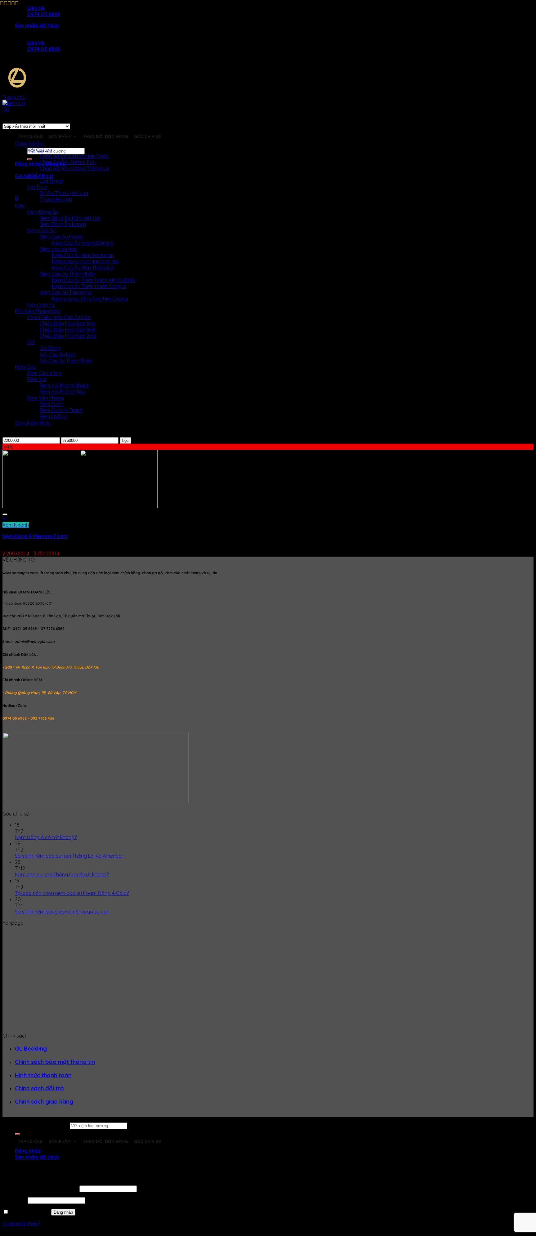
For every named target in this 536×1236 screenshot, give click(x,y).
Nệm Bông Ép (42, 212)
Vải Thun (37, 187)
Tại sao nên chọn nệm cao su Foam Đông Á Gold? (72, 893)
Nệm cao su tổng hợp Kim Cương (90, 299)
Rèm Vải (36, 379)
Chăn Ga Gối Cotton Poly (68, 162)
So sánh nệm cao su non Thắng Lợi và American (69, 856)
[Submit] (29, 159)
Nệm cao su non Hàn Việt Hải (85, 261)
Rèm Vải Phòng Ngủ (62, 392)
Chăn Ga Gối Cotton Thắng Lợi (74, 168)
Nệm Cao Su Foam (61, 236)
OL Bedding (31, 1048)
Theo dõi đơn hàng (105, 136)
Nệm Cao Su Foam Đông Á (82, 243)
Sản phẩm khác (33, 423)
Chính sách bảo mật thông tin (55, 1061)
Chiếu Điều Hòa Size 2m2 (68, 336)
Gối (31, 342)
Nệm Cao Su (41, 230)
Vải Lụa (35, 174)
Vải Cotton (39, 150)
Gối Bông (50, 348)
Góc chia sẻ (147, 136)
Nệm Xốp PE (41, 305)
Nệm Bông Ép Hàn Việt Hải (70, 218)
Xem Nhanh (15, 525)
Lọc (125, 440)
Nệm (20, 205)
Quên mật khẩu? (21, 1223)
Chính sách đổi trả (39, 1088)
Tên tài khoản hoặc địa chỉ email (40, 1188)
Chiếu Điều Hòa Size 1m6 (67, 323)
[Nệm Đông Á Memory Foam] (80, 506)
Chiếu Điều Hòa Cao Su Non (59, 317)
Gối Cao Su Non (57, 354)
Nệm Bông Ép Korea (63, 224)
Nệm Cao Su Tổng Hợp (66, 292)
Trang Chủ (30, 136)
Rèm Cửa (25, 367)
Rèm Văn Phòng (45, 398)
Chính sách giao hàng (44, 1101)
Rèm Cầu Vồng (44, 373)
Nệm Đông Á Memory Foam (35, 536)
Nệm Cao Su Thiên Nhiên (67, 274)
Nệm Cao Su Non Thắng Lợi (83, 268)
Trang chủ (13, 97)
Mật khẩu (14, 1200)
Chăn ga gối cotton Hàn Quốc (74, 156)
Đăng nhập (63, 1212)
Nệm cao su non (58, 249)
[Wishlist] (4, 514)
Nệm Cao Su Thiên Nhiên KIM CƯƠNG (93, 280)
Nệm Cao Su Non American (83, 255)
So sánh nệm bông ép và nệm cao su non (62, 912)
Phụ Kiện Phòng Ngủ (37, 311)
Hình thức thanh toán (43, 1075)
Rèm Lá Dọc (53, 416)
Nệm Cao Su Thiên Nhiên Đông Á (89, 286)
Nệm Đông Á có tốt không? (46, 837)
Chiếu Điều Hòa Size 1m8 (67, 330)
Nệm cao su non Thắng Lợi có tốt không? (62, 874)
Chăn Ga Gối (29, 143)
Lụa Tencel (52, 181)
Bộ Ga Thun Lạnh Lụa (64, 193)
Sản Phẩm (60, 136)
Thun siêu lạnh (56, 199)
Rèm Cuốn (51, 404)
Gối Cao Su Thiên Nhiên (66, 361)
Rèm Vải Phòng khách (65, 385)
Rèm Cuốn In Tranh (61, 410)
